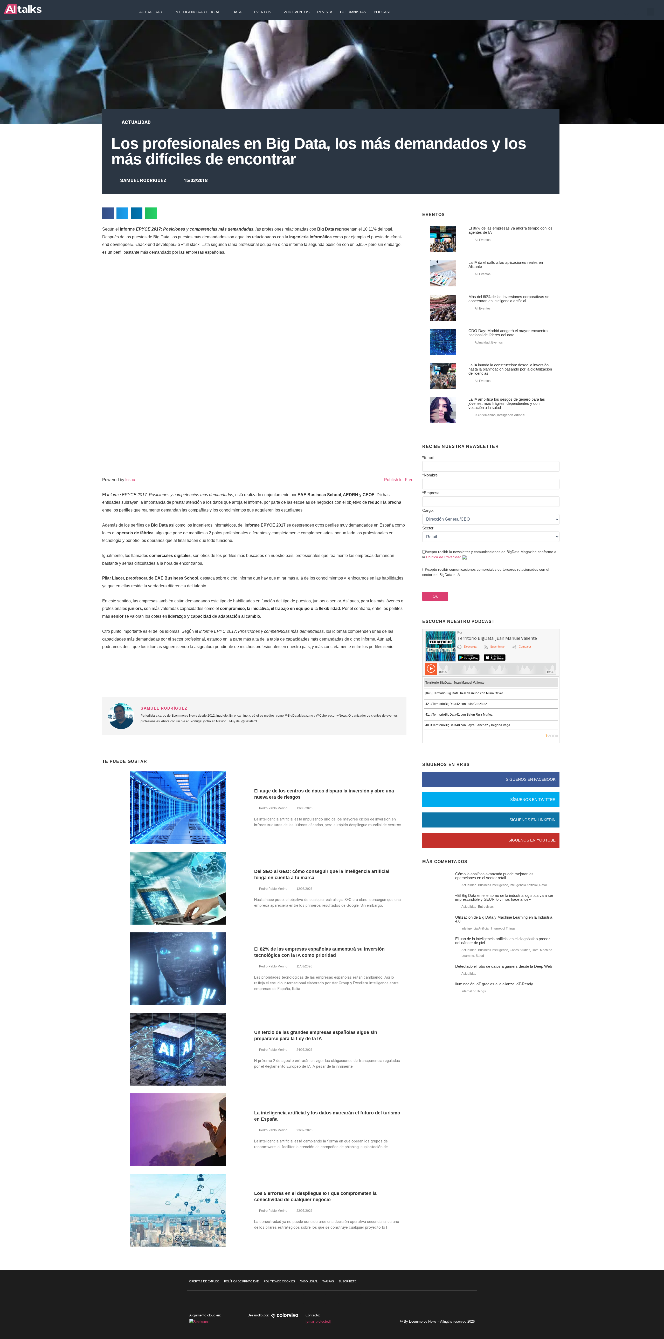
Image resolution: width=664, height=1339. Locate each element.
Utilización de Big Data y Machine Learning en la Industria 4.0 (503, 919)
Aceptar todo (632, 1298)
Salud (480, 956)
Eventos (262, 12)
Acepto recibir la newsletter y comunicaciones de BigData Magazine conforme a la (489, 554)
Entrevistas (486, 907)
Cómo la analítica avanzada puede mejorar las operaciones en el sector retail (494, 876)
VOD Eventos (296, 12)
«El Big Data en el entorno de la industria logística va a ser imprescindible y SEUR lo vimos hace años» (504, 897)
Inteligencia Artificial (197, 12)
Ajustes (633, 1319)
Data (236, 12)
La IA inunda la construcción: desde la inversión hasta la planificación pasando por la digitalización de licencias (510, 369)
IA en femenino (485, 415)
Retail (543, 885)
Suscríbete (347, 1281)
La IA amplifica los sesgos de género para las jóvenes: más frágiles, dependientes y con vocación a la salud (506, 403)
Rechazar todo (632, 1309)
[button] (650, 12)
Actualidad (150, 12)
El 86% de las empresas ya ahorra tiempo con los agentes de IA (510, 230)
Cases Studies (520, 950)
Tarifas (328, 1281)
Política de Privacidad (443, 557)
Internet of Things (503, 928)
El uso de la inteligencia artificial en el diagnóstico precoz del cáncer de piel (502, 941)
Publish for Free (398, 479)
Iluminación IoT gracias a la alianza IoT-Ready (494, 984)
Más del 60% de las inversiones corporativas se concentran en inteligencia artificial (508, 298)
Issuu (130, 479)
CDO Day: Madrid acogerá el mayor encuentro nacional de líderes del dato (508, 332)
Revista (324, 12)
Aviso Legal (309, 1281)
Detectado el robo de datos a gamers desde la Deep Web (503, 966)
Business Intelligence (493, 885)
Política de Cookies (279, 1281)
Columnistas (353, 12)
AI (476, 240)
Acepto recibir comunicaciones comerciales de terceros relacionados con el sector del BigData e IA (485, 572)
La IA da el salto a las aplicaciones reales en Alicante (505, 264)
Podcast (382, 12)
